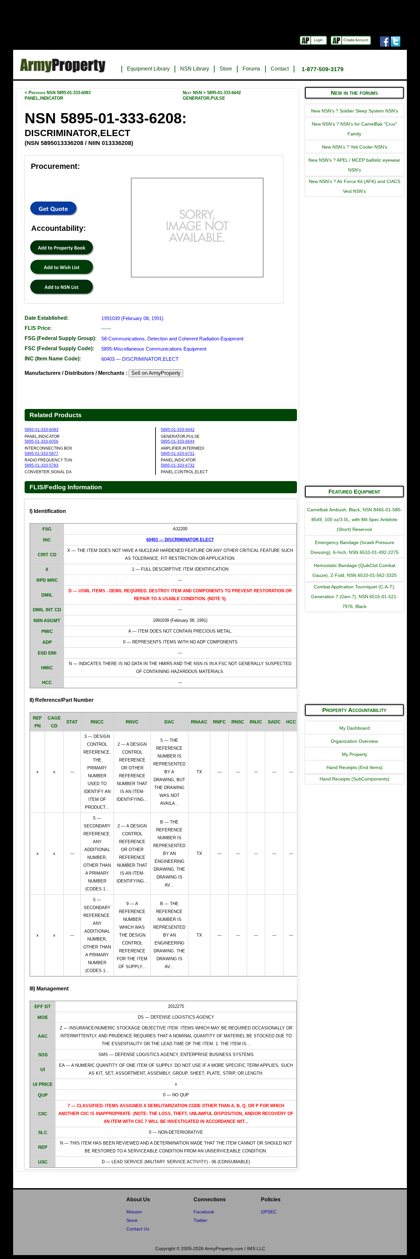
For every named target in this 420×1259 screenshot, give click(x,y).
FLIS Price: (38, 328)
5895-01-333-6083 (41, 429)
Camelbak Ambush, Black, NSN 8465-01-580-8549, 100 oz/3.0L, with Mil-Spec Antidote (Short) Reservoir (354, 519)
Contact (280, 68)
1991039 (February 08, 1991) (132, 318)
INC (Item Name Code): (53, 358)
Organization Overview (354, 741)
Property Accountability (354, 710)
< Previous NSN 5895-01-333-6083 (58, 95)
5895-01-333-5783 (41, 465)
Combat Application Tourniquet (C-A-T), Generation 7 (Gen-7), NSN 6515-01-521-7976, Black (354, 596)
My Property (354, 754)
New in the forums (354, 93)
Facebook (204, 1211)
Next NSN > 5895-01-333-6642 (212, 95)
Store (226, 68)
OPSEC (269, 1211)
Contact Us (137, 1228)
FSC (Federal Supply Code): (59, 348)
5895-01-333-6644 (178, 441)
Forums (251, 68)
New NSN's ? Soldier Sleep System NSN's (354, 110)
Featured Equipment (354, 491)
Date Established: (47, 318)
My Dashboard (354, 728)
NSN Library (194, 68)
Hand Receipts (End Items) (354, 767)
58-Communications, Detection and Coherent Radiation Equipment (172, 338)
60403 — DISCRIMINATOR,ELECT (139, 359)
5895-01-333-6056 (41, 441)
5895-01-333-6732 (178, 465)
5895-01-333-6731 (178, 453)
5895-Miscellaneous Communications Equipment (153, 349)
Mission (134, 1211)
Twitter (200, 1220)
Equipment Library (148, 68)
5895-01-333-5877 (41, 453)
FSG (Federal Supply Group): (60, 338)
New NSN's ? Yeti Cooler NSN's (354, 147)
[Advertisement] (354, 381)
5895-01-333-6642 (178, 429)
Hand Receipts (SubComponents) (354, 779)
